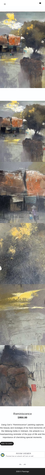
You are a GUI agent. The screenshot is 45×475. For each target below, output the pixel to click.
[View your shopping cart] (40, 3)
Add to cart (7, 443)
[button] (22, 10)
